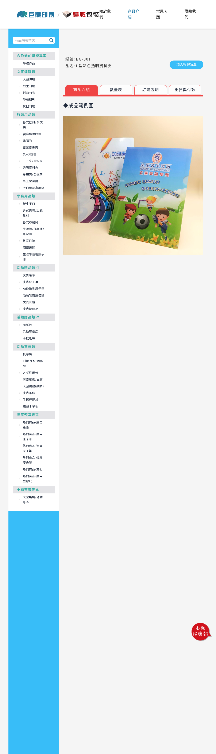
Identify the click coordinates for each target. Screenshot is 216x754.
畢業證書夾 (30, 147)
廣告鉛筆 (29, 275)
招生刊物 (29, 86)
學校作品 (29, 63)
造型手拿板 (30, 406)
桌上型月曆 (30, 181)
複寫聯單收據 (32, 134)
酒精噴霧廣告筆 (34, 295)
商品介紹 (133, 14)
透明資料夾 (30, 167)
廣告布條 (29, 393)
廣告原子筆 (30, 282)
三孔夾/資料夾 (33, 161)
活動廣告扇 (30, 331)
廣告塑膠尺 (30, 309)
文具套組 (29, 302)
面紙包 (27, 325)
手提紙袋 (29, 338)
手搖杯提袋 (30, 399)
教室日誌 (29, 241)
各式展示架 (30, 372)
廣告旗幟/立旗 (33, 379)
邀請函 (27, 140)
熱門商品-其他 (33, 469)
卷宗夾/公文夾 (33, 174)
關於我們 (105, 14)
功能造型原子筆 (34, 288)
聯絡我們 (190, 14)
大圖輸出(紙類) (33, 386)
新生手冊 (29, 204)
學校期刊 (29, 99)
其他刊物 (29, 106)
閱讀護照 (29, 247)
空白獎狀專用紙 (34, 188)
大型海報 (29, 79)
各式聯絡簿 (30, 222)
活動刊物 (29, 93)
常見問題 (161, 14)
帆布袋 (27, 354)
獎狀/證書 (30, 154)
